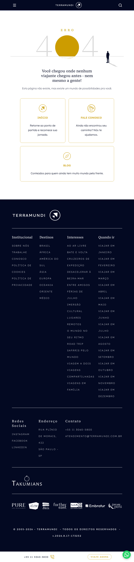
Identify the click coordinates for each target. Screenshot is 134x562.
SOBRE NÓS (20, 245)
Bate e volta (77, 252)
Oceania (46, 285)
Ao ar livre (77, 245)
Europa (46, 278)
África (45, 252)
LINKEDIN (19, 447)
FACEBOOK (20, 440)
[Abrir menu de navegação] (15, 5)
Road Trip (75, 343)
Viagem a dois (79, 363)
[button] (127, 555)
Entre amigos (78, 285)
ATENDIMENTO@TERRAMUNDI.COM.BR (93, 436)
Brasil (45, 245)
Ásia (43, 271)
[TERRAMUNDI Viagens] (68, 5)
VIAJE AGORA (100, 557)
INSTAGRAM (21, 434)
